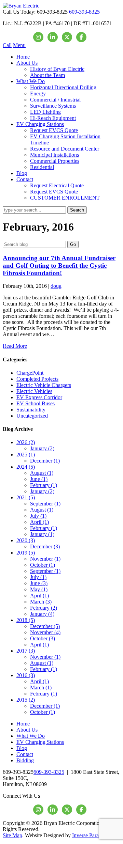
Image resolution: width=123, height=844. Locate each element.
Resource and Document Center (64, 149)
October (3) (42, 638)
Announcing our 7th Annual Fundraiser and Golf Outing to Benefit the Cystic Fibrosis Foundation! (59, 265)
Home (23, 57)
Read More (15, 346)
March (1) (41, 687)
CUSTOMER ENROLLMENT (65, 198)
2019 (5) (25, 553)
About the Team (47, 75)
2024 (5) (25, 467)
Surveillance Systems (53, 106)
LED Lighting (45, 112)
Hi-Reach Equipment (53, 118)
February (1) (43, 485)
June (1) (38, 479)
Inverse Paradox (89, 835)
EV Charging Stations (40, 124)
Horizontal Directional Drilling (63, 87)
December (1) (45, 461)
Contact (24, 179)
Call (7, 45)
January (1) (42, 534)
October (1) (42, 565)
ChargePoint (29, 373)
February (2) (43, 608)
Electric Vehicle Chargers (43, 385)
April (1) (39, 522)
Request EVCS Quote (54, 130)
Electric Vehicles (34, 391)
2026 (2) (25, 442)
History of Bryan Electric (57, 69)
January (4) (42, 614)
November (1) (45, 559)
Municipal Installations (54, 155)
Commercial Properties (54, 161)
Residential (42, 167)
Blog (21, 173)
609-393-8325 (84, 12)
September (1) (45, 503)
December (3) (45, 546)
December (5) (45, 626)
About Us (27, 63)
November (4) (45, 632)
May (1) (38, 589)
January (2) (42, 448)
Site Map (12, 835)
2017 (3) (25, 651)
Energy (38, 93)
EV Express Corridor (39, 397)
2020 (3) (25, 540)
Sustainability (30, 409)
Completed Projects (37, 379)
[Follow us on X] (67, 37)
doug (56, 286)
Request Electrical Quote (57, 185)
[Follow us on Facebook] (81, 37)
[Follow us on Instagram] (38, 37)
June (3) (38, 583)
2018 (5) (25, 620)
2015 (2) (25, 700)
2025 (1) (25, 454)
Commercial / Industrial (55, 100)
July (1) (38, 516)
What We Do (30, 81)
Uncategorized (32, 416)
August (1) (41, 473)
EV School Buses (35, 403)
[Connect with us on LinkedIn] (52, 37)
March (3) (41, 602)
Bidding (25, 760)
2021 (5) (25, 497)
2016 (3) (25, 675)
